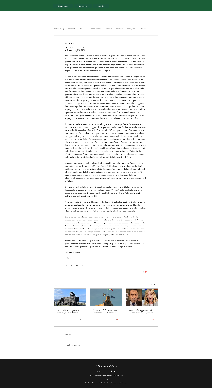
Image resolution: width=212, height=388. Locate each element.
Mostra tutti (154, 284)
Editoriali (71, 28)
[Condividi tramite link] (82, 265)
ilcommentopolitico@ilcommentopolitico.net (106, 375)
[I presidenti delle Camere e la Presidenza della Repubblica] (106, 297)
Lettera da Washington (125, 28)
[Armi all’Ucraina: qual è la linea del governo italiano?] (70, 297)
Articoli (82, 28)
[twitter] (115, 371)
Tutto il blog (59, 28)
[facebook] (111, 371)
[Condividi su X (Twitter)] (72, 265)
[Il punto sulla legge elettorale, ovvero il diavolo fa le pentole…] (142, 297)
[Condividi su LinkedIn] (77, 265)
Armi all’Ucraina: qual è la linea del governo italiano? (68, 311)
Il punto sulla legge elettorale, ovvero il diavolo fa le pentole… (142, 311)
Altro (141, 28)
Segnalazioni (95, 28)
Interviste (108, 28)
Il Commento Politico (106, 366)
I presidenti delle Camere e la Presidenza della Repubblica (105, 311)
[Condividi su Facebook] (66, 265)
